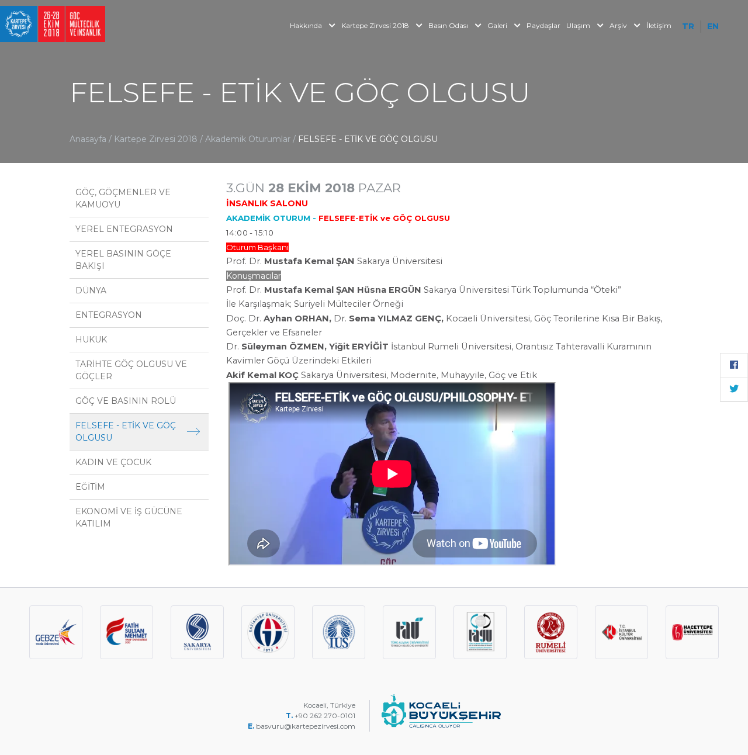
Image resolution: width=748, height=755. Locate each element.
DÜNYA (90, 290)
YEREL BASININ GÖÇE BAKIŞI (123, 259)
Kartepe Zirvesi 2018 (376, 25)
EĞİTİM (90, 487)
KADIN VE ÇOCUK (113, 462)
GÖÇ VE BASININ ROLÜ (125, 401)
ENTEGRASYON (108, 315)
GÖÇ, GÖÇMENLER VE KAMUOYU (123, 198)
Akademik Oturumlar (249, 139)
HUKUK (91, 339)
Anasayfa (88, 139)
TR (688, 26)
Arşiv (619, 25)
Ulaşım (579, 25)
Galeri (498, 25)
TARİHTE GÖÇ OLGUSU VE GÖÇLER (131, 370)
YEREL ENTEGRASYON (124, 229)
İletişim (658, 25)
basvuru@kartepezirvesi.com (306, 726)
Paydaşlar (543, 25)
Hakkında (307, 25)
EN (713, 26)
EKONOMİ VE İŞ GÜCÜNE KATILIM (128, 517)
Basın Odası (449, 25)
